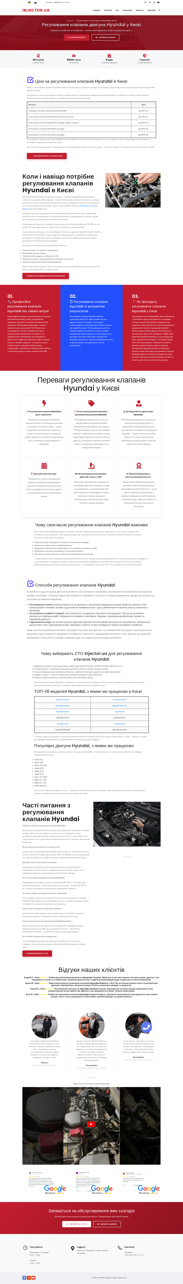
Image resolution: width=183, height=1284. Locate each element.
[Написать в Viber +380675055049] (145, 2)
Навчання (127, 10)
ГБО (117, 10)
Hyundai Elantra (119, 699)
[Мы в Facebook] (154, 2)
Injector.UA (122, 1278)
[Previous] (95, 827)
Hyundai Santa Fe (119, 706)
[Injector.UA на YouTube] (33, 1278)
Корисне (140, 10)
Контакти (151, 10)
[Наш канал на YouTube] (158, 2)
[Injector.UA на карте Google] (72, 1250)
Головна (96, 10)
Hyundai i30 (120, 712)
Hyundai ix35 (119, 724)
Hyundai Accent (62, 712)
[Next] (158, 827)
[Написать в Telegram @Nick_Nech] (150, 2)
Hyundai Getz (62, 724)
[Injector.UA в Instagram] (29, 1278)
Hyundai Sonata (62, 706)
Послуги (108, 10)
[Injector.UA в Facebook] (24, 1278)
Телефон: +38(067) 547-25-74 (58, 2)
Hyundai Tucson (62, 699)
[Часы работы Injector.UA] (25, 1249)
